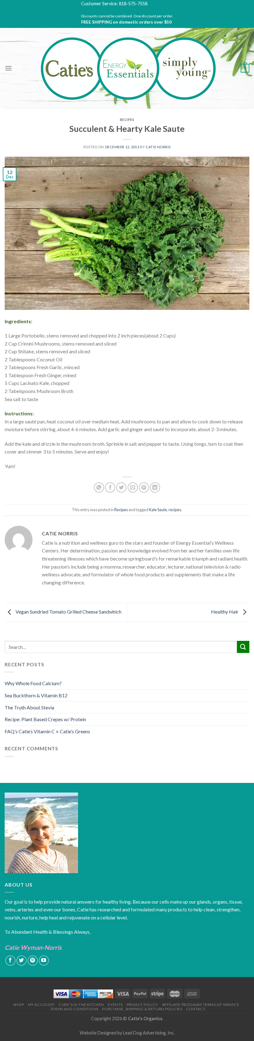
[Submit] (243, 647)
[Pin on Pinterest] (144, 487)
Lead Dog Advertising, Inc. (149, 1032)
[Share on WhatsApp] (99, 487)
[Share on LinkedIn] (155, 487)
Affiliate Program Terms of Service (200, 1004)
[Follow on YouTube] (44, 960)
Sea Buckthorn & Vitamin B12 (36, 695)
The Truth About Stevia (29, 707)
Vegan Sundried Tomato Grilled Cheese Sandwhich (68, 612)
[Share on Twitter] (121, 487)
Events (115, 1004)
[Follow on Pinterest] (33, 960)
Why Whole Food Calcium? (33, 683)
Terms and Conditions (74, 1009)
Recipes (127, 120)
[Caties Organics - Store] (127, 68)
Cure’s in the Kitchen (81, 1004)
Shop (18, 1004)
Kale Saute (158, 509)
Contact (195, 1009)
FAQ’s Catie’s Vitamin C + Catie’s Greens (47, 731)
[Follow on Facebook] (10, 960)
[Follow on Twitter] (21, 960)
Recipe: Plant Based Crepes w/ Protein (45, 719)
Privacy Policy (142, 1004)
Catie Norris (158, 147)
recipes (175, 509)
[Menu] (8, 68)
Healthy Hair (225, 612)
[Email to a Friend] (133, 487)
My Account (41, 1004)
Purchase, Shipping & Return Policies (142, 1009)
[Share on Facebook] (110, 487)
